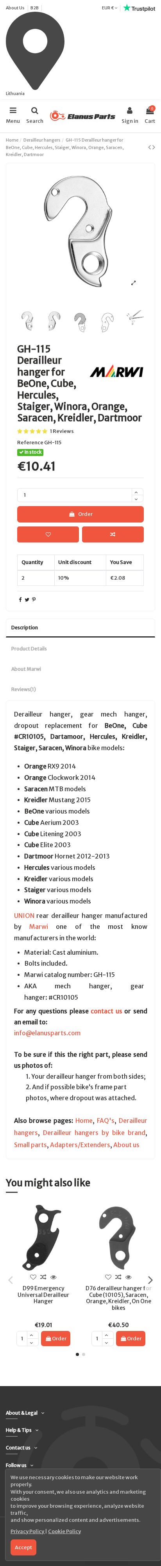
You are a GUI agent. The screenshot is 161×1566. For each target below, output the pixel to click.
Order (85, 514)
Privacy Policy (28, 1531)
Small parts (30, 1145)
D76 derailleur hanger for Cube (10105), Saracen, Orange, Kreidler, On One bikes (119, 1298)
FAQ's (105, 1120)
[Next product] (153, 147)
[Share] (20, 599)
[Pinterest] (34, 599)
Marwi (38, 926)
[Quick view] (53, 1277)
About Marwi (26, 669)
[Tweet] (27, 599)
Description (24, 627)
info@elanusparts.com (47, 1033)
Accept (23, 1547)
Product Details (29, 649)
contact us (106, 1011)
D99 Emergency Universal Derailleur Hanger (43, 1295)
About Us (15, 8)
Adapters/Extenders (80, 1145)
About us (126, 1145)
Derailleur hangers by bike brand (94, 1133)
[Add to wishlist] (48, 534)
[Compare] (43, 1277)
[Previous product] (150, 147)
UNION (24, 915)
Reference (30, 442)
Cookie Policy (64, 1531)
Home (84, 1120)
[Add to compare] (113, 534)
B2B (34, 8)
